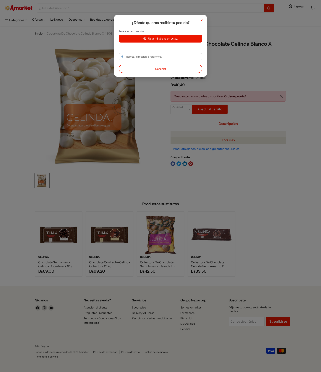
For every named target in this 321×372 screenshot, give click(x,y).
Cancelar (160, 68)
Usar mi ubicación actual (163, 38)
